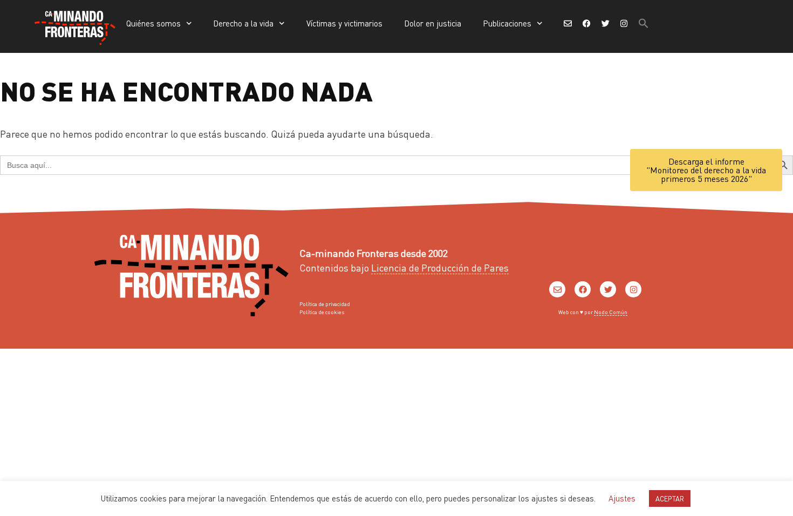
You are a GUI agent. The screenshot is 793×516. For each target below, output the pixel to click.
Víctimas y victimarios (344, 23)
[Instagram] (633, 289)
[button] (643, 23)
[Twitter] (608, 289)
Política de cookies (321, 312)
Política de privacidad (324, 304)
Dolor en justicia (432, 23)
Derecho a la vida (243, 23)
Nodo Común (610, 312)
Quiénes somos (153, 23)
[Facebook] (583, 289)
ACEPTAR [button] (669, 498)
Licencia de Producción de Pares (440, 267)
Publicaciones (507, 23)
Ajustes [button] (622, 498)
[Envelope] (557, 289)
